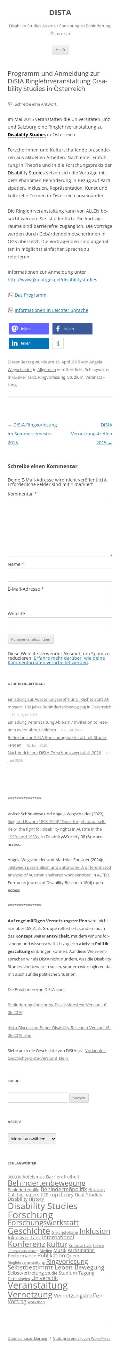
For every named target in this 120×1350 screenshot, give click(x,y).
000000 (14, 1177)
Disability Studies (42, 1206)
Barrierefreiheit (62, 1177)
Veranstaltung (38, 1285)
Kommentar (22, 494)
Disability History (26, 1199)
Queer (73, 1256)
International (58, 1237)
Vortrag (17, 1301)
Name (16, 564)
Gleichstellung (65, 1232)
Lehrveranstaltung (23, 1250)
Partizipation (81, 1250)
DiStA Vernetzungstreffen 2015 (91, 434)
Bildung (96, 1189)
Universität (44, 1278)
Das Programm (30, 295)
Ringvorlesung (51, 377)
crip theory (62, 1194)
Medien (46, 1250)
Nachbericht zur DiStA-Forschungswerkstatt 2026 (54, 753)
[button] (29, 328)
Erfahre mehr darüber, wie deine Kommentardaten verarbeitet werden (56, 660)
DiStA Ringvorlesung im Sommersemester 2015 (32, 434)
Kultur (57, 1244)
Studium (75, 377)
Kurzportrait (80, 1245)
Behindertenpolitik (64, 1189)
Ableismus (33, 1177)
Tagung (86, 1273)
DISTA (60, 13)
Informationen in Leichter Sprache (51, 310)
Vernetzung (30, 1294)
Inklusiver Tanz (22, 377)
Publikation (51, 1255)
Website (16, 613)
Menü (60, 49)
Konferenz (26, 1243)
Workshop (36, 1302)
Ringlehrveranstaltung (26, 1262)
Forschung (30, 1214)
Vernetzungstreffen (78, 1295)
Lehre (98, 1245)
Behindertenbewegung (46, 1183)
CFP (44, 1195)
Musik (59, 1250)
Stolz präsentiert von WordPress (81, 1338)
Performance (22, 1255)
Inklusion (94, 1231)
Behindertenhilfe (23, 1189)
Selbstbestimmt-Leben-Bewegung (56, 1267)
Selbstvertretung (26, 1272)
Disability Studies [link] (27, 134)
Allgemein (46, 369)
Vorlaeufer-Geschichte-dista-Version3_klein (57, 1054)
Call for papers (23, 1195)
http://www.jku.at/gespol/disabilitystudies (52, 280)
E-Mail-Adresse (26, 589)
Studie (51, 1273)
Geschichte (29, 1230)
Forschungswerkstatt (43, 1222)
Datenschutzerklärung (27, 1338)
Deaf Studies (88, 1195)
